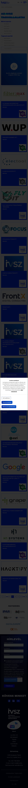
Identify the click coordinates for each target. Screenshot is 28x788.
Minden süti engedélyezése (9, 406)
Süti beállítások (6, 398)
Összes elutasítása (7, 402)
